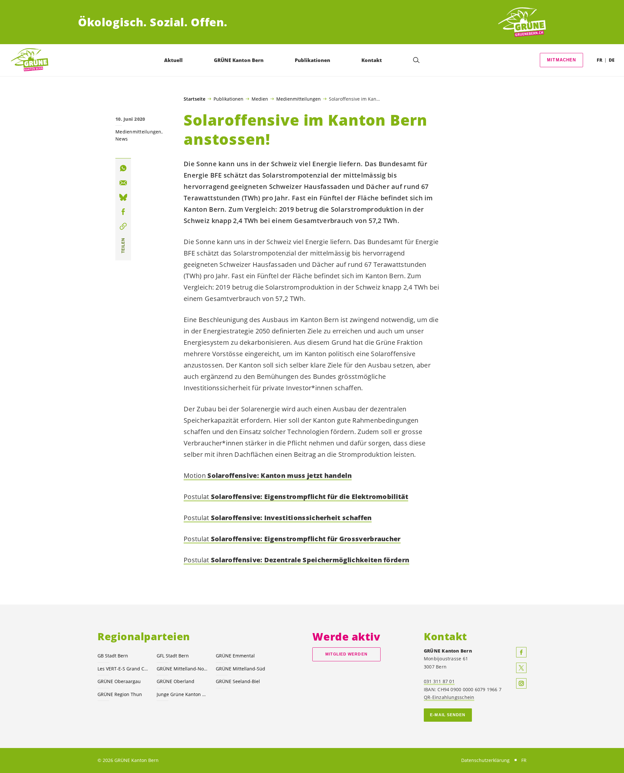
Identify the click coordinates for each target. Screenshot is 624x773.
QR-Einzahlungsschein (449, 697)
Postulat (296, 496)
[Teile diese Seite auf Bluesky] (123, 197)
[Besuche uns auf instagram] (521, 683)
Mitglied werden (346, 654)
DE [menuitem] (612, 60)
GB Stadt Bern (113, 656)
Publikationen (228, 98)
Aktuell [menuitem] (173, 60)
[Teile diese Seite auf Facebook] (123, 211)
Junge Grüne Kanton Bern (182, 694)
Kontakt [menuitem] (371, 60)
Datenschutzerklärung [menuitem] (485, 760)
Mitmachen (561, 59)
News (121, 139)
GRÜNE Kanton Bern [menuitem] (239, 60)
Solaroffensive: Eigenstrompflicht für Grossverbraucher (306, 538)
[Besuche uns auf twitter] (521, 668)
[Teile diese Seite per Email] (123, 182)
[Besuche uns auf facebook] (521, 652)
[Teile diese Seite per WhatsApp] (123, 168)
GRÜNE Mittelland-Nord (182, 669)
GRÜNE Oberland (175, 681)
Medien (260, 98)
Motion (268, 475)
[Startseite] (522, 22)
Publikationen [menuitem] (312, 60)
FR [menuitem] (599, 60)
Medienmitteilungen (298, 98)
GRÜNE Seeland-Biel (238, 681)
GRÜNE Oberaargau (119, 681)
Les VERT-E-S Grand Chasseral (123, 669)
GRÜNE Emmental (235, 656)
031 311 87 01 (439, 681)
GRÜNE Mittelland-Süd (240, 669)
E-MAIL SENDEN (447, 715)
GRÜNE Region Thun (120, 694)
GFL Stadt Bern (173, 656)
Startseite (194, 99)
